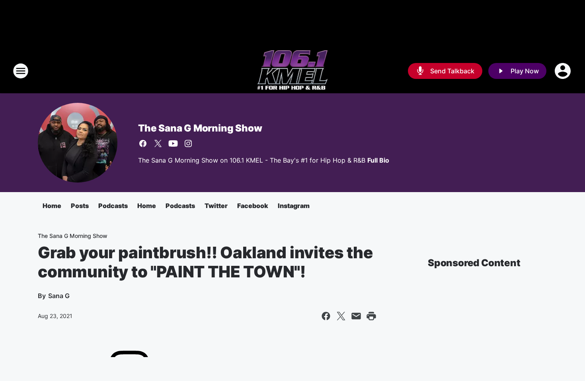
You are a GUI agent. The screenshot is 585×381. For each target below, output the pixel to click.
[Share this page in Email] (356, 316)
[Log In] (563, 71)
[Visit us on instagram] (188, 143)
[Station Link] (292, 71)
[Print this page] (371, 316)
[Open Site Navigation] (21, 71)
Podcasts (113, 206)
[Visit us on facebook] (143, 143)
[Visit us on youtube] (173, 143)
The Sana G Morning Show (200, 128)
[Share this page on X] (341, 316)
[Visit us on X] (158, 143)
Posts (80, 206)
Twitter (216, 206)
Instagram (294, 206)
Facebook (252, 206)
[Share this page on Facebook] (326, 316)
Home (52, 206)
